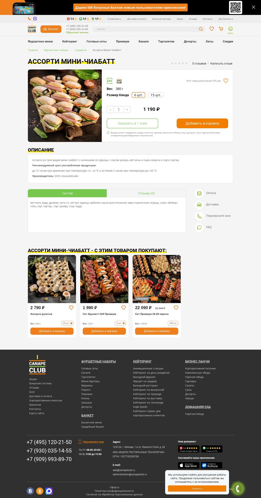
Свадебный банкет (92, 426)
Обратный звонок (77, 32)
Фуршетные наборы (98, 361)
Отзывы (193, 19)
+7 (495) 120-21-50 (77, 26)
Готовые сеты (97, 41)
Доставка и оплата (136, 19)
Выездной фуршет (144, 377)
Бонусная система (161, 19)
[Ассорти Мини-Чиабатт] (65, 105)
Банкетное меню (91, 422)
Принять (197, 488)
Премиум (122, 41)
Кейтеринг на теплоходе (148, 402)
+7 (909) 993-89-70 (49, 459)
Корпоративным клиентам (45, 400)
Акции (180, 19)
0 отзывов (199, 63)
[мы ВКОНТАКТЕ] (30, 491)
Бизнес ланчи (197, 361)
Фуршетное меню (40, 41)
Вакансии (35, 404)
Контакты (208, 19)
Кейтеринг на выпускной (148, 389)
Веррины (87, 385)
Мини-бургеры (90, 381)
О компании (114, 19)
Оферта (114, 487)
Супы (188, 389)
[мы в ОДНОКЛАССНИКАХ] (39, 491)
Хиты (209, 41)
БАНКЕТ (87, 415)
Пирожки (86, 394)
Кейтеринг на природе (147, 394)
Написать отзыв (221, 63)
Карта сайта (36, 413)
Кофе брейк (140, 406)
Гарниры (190, 381)
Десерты (190, 41)
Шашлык (86, 402)
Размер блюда (118, 95)
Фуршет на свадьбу (145, 381)
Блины (85, 398)
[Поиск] (201, 29)
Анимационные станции (148, 368)
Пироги (85, 389)
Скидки (228, 41)
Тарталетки (166, 41)
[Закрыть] (253, 7)
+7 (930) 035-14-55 (77, 29)
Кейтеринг (69, 41)
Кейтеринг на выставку (147, 398)
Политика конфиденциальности (114, 490)
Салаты (189, 385)
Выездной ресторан (145, 385)
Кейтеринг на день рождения (151, 372)
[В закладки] (225, 81)
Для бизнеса (225, 19)
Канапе (144, 41)
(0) (146, 193)
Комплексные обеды (197, 372)
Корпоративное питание (200, 368)
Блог (32, 392)
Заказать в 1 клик (132, 123)
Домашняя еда (198, 407)
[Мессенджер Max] (49, 491)
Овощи (189, 398)
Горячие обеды (194, 377)
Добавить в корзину (202, 123)
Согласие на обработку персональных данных (114, 494)
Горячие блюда (194, 414)
